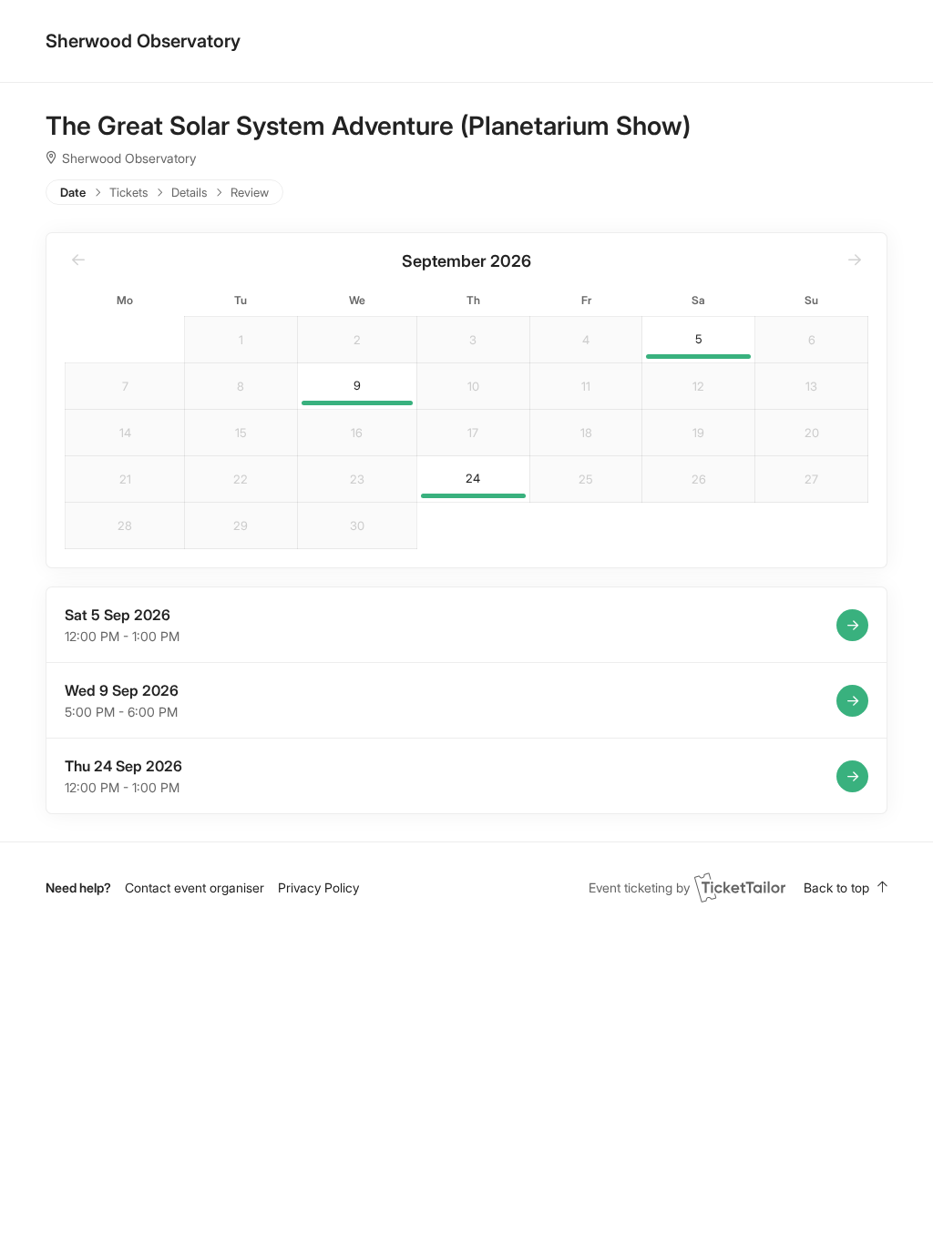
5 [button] (698, 339)
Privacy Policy (318, 887)
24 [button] (473, 478)
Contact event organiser (194, 887)
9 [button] (357, 386)
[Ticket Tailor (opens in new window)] (739, 887)
